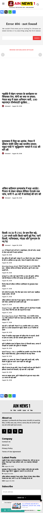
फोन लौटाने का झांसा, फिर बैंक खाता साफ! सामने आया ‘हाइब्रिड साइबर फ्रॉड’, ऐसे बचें (21, 293)
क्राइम (3, 481)
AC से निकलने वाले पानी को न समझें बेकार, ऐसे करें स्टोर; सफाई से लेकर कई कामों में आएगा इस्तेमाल (21, 251)
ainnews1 (7, 106)
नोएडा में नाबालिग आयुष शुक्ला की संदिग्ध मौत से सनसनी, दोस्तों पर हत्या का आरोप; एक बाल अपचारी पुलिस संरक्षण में (20, 337)
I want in (20, 497)
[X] (15, 431)
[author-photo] (3, 106)
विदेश (3, 466)
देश (2, 473)
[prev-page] (3, 55)
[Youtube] (20, 431)
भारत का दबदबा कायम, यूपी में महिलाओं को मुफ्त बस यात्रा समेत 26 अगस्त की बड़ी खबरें (20, 376)
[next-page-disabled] (40, 55)
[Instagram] (9, 431)
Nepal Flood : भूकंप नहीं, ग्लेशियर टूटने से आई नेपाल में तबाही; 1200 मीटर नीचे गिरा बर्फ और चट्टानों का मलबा (21, 309)
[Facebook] (4, 431)
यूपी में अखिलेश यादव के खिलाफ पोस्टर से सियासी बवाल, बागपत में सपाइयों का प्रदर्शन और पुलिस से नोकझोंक (21, 345)
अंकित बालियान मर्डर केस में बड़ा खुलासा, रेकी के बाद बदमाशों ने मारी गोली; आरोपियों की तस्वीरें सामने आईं (20, 301)
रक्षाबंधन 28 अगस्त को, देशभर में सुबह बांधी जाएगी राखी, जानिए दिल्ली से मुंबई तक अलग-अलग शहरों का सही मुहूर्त (20, 361)
